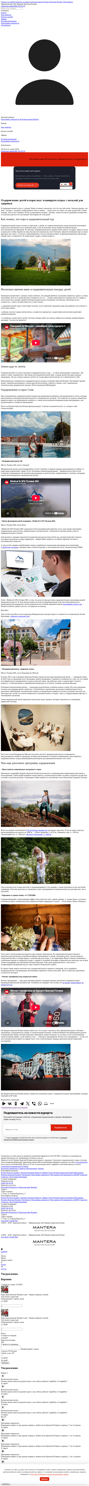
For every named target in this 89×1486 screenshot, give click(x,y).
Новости (38, 1173)
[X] (28, 1103)
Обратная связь (7, 6)
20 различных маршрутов (37, 830)
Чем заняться (6, 15)
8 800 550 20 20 (19, 6)
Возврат (34, 1187)
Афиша (4, 19)
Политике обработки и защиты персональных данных (49, 1474)
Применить (6, 1484)
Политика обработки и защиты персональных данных (22, 1168)
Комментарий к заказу (30, 1349)
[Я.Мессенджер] (3, 1103)
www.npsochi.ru (81, 1162)
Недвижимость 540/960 (70, 1175)
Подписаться (60, 1127)
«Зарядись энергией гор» (20, 616)
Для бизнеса (6, 25)
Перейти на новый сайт (25, 185)
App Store (4, 1221)
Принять (44, 1479)
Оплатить (5, 1363)
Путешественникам (8, 21)
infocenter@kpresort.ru (9, 1187)
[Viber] (34, 1103)
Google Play (13, 1221)
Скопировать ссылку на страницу (14, 1107)
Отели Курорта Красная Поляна (60, 1173)
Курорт (4, 13)
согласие (14, 1138)
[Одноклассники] (16, 1103)
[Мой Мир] (46, 1103)
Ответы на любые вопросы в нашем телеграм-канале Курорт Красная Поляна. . (37, 2)
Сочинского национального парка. (15, 1166)
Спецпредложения (27, 1173)
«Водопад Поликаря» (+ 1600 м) (38, 834)
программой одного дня (72, 604)
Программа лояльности (10, 23)
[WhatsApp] (40, 1103)
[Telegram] (22, 1103)
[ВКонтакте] (10, 1103)
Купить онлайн (7, 17)
